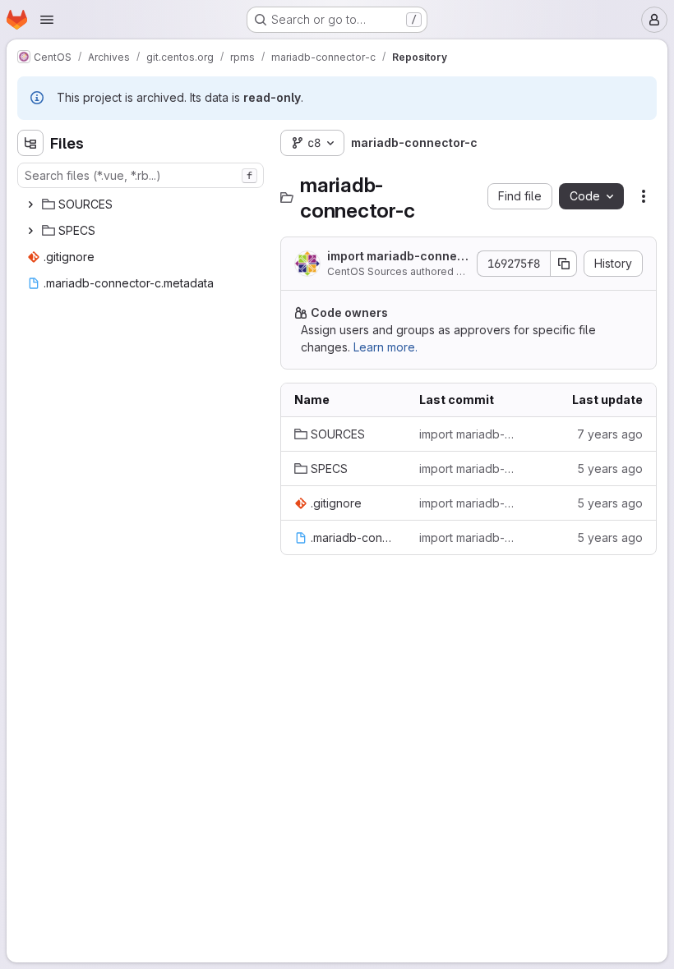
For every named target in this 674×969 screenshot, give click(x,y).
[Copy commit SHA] (564, 263)
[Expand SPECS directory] (30, 231)
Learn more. (385, 347)
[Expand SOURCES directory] (30, 204)
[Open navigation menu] (47, 20)
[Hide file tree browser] (30, 143)
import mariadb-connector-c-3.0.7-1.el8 (468, 434)
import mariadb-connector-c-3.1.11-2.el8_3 (398, 256)
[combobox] (140, 175)
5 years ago (610, 468)
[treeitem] (142, 204)
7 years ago (610, 434)
